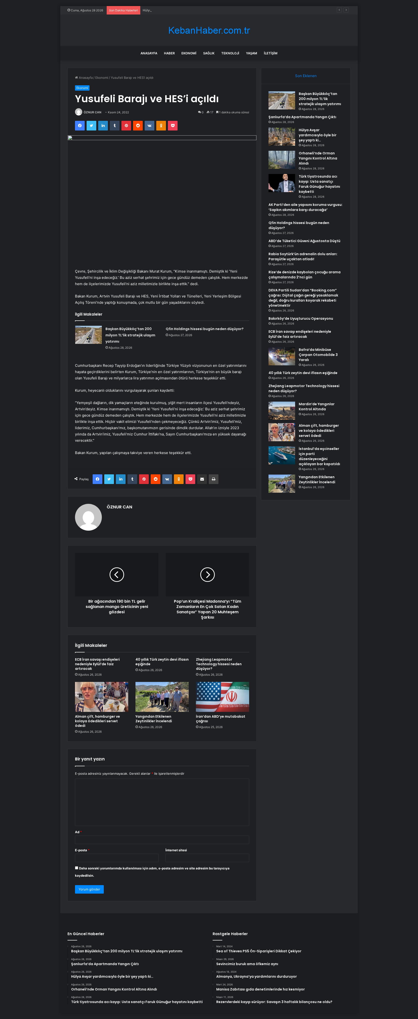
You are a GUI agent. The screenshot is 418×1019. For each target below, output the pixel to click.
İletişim (270, 53)
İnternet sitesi (176, 850)
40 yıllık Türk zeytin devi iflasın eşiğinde (162, 661)
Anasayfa (149, 53)
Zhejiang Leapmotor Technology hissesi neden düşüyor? (219, 664)
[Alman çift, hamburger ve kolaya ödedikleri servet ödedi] (101, 697)
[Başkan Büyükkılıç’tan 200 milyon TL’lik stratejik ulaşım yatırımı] (88, 335)
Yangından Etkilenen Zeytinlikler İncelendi (153, 718)
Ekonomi (188, 53)
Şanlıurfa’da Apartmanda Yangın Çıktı (302, 117)
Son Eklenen (306, 75)
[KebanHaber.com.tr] (209, 30)
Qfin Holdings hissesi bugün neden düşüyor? (205, 328)
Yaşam (251, 53)
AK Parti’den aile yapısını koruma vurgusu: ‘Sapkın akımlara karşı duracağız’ (306, 207)
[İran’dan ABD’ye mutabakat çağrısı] (222, 697)
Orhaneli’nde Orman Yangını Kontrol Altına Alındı (318, 158)
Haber (169, 53)
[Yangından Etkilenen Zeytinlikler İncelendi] (162, 697)
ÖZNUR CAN (92, 112)
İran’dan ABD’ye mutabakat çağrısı (220, 718)
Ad (78, 832)
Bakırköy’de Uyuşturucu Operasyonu (301, 318)
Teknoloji (230, 53)
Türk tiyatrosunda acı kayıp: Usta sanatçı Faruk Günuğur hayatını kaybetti (319, 184)
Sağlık (209, 53)
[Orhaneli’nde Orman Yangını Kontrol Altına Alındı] (282, 160)
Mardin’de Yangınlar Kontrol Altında (317, 407)
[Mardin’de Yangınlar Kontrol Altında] (282, 411)
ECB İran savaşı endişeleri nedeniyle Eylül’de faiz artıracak (97, 664)
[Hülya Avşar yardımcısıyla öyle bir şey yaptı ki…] (282, 137)
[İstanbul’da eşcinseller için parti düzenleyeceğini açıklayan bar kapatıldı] (282, 455)
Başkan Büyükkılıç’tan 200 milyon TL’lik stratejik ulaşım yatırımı (130, 335)
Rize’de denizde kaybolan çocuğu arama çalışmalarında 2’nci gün (305, 275)
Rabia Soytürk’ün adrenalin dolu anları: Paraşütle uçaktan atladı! (303, 256)
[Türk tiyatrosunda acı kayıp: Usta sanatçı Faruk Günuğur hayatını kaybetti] (282, 183)
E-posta (82, 850)
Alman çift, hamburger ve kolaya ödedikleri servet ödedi (97, 721)
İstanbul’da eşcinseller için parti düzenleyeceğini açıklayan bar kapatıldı (319, 456)
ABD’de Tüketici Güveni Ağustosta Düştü (304, 240)
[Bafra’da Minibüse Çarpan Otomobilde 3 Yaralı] (282, 356)
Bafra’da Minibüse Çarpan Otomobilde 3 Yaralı (318, 354)
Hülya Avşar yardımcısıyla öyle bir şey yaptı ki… (178, 10)
